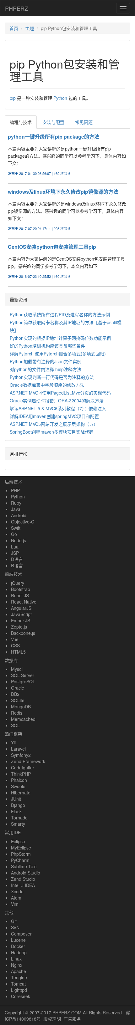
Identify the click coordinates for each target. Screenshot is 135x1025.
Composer (21, 934)
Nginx (16, 965)
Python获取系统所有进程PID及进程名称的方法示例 (60, 314)
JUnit (16, 799)
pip (13, 98)
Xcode (17, 891)
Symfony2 (21, 755)
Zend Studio (23, 879)
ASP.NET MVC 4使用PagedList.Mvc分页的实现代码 (60, 393)
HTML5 (18, 652)
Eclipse (18, 841)
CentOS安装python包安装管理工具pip (52, 246)
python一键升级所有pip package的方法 (53, 136)
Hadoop (19, 952)
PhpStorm (21, 854)
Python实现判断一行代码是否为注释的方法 (52, 377)
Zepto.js (19, 627)
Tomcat (18, 984)
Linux (16, 959)
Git (14, 921)
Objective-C (22, 521)
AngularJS (21, 608)
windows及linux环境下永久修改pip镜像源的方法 (63, 191)
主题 (29, 28)
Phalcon (19, 780)
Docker (18, 946)
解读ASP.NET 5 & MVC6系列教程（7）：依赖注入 (58, 408)
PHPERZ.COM (67, 1012)
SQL (15, 725)
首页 (13, 28)
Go (14, 534)
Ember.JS (20, 620)
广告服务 (72, 1019)
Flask (16, 811)
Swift (15, 528)
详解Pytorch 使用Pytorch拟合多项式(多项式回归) (58, 353)
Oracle (17, 688)
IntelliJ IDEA (23, 885)
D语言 (17, 559)
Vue (15, 639)
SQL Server (22, 675)
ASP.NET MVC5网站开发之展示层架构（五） (54, 424)
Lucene (18, 940)
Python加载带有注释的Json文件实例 (45, 361)
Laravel (18, 749)
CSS (15, 645)
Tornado (19, 817)
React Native (23, 602)
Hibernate (20, 792)
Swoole (18, 786)
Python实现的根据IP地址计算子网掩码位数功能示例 (60, 338)
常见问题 (84, 122)
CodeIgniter (22, 767)
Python (60, 98)
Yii (13, 742)
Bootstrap (20, 589)
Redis (16, 713)
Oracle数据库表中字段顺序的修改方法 (47, 385)
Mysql (17, 669)
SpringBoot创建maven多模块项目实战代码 (52, 432)
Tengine (19, 977)
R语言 (17, 565)
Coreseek (20, 996)
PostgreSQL (23, 681)
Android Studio (25, 872)
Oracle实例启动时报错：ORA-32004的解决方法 (57, 400)
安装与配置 (53, 122)
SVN (15, 927)
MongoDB (21, 706)
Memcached (23, 719)
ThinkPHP (21, 774)
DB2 (15, 694)
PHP (15, 490)
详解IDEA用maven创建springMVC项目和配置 (54, 416)
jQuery (17, 583)
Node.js (18, 540)
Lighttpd (19, 990)
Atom (16, 898)
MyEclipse (21, 847)
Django (18, 805)
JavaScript (21, 614)
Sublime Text (24, 866)
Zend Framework (28, 761)
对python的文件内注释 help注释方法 (45, 369)
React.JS (20, 595)
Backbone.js (23, 633)
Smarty (18, 824)
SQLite (17, 700)
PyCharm (20, 860)
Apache (18, 971)
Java (15, 509)
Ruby (16, 503)
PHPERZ (16, 8)
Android (18, 515)
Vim (15, 904)
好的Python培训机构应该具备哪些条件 (47, 346)
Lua (15, 546)
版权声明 (52, 1019)
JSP (15, 553)
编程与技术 (21, 122)
